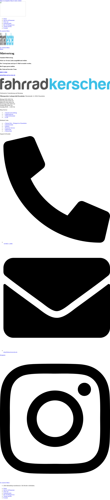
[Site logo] (13, 16)
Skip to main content (15, 0)
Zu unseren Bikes (5, 31)
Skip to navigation (5, 0)
